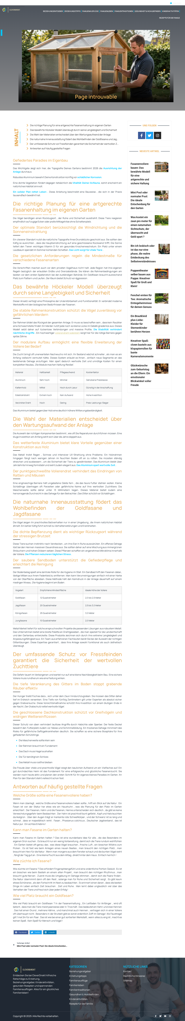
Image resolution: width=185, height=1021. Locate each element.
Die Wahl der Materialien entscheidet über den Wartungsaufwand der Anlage (70, 134)
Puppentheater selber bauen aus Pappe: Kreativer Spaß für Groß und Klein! (141, 278)
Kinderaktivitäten (170, 11)
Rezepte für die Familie (169, 18)
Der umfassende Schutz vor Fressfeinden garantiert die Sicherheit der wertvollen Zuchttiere (74, 143)
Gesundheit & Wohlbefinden (147, 11)
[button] (21, 932)
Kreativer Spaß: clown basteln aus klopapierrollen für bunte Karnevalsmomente (142, 348)
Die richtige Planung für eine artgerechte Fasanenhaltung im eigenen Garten (70, 125)
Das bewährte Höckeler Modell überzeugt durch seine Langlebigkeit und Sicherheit (73, 130)
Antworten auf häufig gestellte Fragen (50, 148)
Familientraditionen (124, 11)
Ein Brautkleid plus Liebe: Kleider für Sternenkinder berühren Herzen (140, 324)
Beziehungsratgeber (53, 11)
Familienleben (106, 11)
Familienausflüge (90, 11)
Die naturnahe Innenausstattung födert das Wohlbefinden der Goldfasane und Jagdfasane (74, 139)
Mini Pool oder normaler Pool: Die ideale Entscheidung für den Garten (140, 200)
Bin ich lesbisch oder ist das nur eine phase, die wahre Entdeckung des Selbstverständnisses (143, 253)
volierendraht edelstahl (67, 332)
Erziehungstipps (73, 11)
